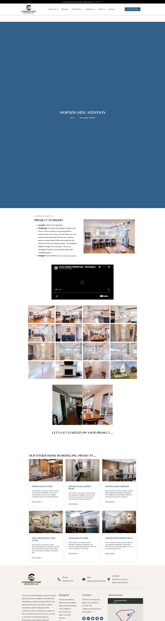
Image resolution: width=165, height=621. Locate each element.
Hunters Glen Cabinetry (117, 486)
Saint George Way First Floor (44, 539)
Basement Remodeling (67, 606)
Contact (111, 9)
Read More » (37, 502)
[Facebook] (84, 618)
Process (64, 9)
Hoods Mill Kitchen (78, 538)
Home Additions (65, 609)
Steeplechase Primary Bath (118, 538)
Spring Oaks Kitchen (42, 486)
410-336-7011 (97, 2)
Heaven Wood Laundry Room (79, 487)
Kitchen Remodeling (66, 600)
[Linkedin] (97, 618)
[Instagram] (88, 618)
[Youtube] (92, 618)
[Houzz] (101, 618)
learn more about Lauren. (66, 256)
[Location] (108, 579)
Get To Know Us (65, 612)
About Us (52, 9)
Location (115, 576)
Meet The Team (65, 615)
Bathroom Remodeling (67, 603)
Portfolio (76, 9)
